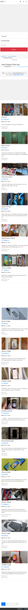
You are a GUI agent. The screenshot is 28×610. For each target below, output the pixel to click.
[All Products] (20, 1)
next (16, 604)
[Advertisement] (14, 18)
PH (2, 1)
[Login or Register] (26, 1)
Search (14, 49)
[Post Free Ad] (23, 1)
